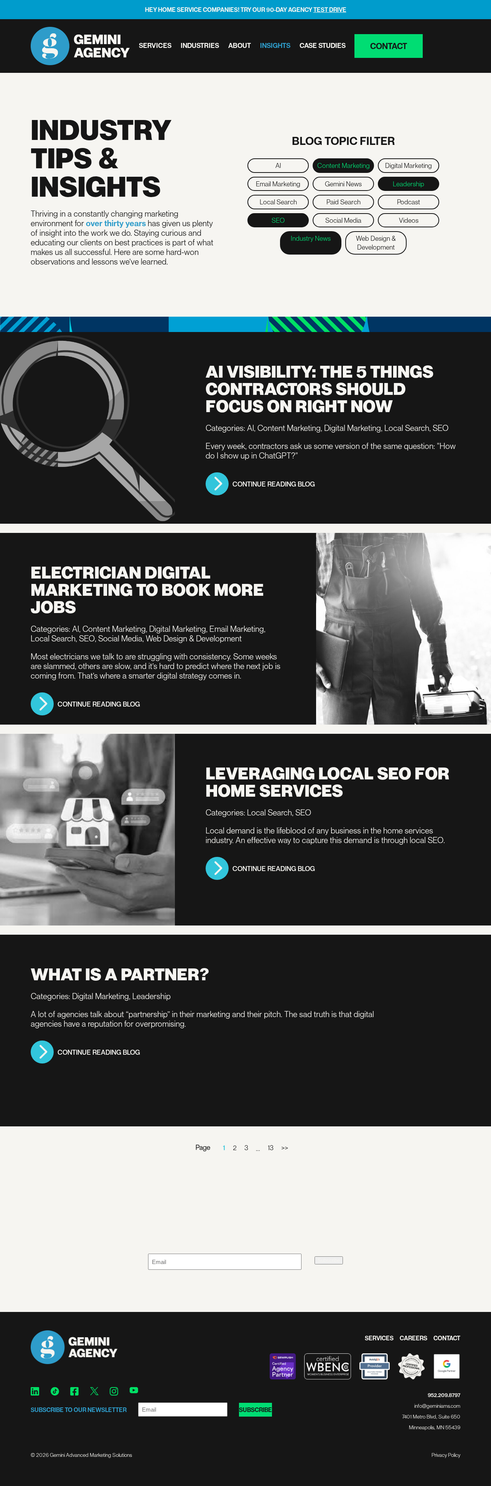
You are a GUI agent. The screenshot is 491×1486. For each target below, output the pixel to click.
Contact (388, 46)
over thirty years (116, 223)
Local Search (278, 201)
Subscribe (329, 1260)
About (239, 45)
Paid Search (343, 201)
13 (271, 1147)
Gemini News (343, 183)
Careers (413, 1338)
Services (155, 45)
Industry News (311, 238)
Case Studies (323, 45)
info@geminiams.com (437, 1406)
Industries (200, 45)
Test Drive (329, 9)
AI (278, 165)
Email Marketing (278, 183)
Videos (409, 220)
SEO (278, 220)
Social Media (343, 220)
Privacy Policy (446, 1455)
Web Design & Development (376, 242)
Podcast (408, 201)
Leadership (408, 183)
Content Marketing (343, 165)
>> (284, 1147)
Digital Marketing (408, 165)
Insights (275, 45)
